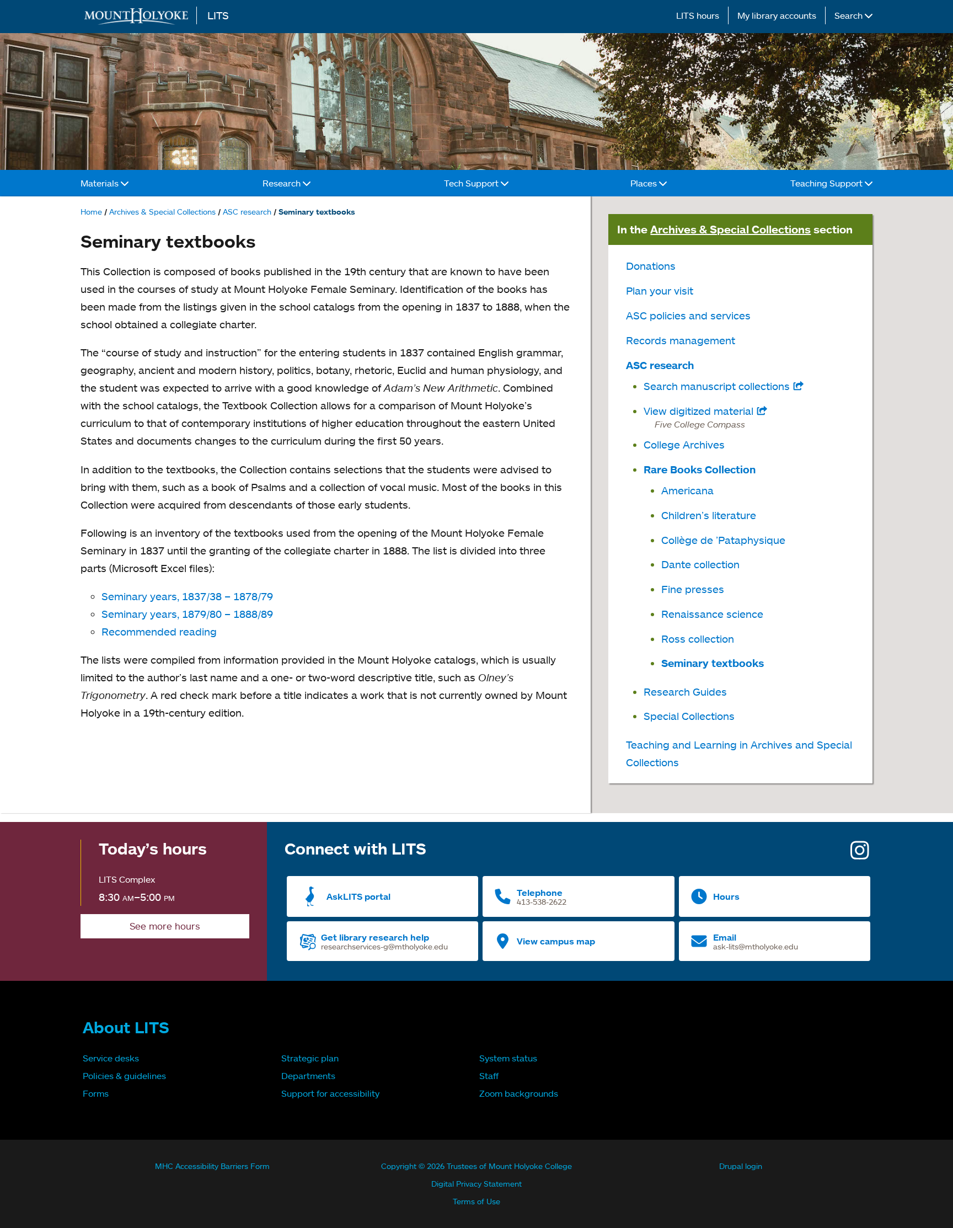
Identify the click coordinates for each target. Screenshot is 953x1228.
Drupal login (740, 1166)
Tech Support (472, 183)
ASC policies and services (688, 315)
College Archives (684, 444)
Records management (680, 340)
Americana (687, 490)
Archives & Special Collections (162, 211)
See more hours (165, 926)
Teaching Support (827, 183)
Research (283, 183)
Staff (489, 1075)
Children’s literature (708, 515)
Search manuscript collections (724, 386)
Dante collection (700, 564)
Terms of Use (476, 1201)
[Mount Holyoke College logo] (138, 16)
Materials (101, 183)
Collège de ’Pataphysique (723, 539)
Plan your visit (659, 290)
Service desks (111, 1058)
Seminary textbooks (712, 663)
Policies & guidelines (124, 1075)
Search (849, 15)
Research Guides (685, 691)
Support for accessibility (330, 1093)
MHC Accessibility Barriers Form (212, 1166)
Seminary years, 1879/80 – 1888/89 (187, 613)
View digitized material (720, 416)
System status (508, 1058)
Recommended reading (159, 631)
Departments (308, 1075)
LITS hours (697, 15)
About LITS (126, 1027)
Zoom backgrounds (518, 1093)
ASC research (247, 211)
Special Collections (689, 715)
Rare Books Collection (700, 469)
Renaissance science (712, 613)
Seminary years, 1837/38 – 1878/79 (187, 596)
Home (91, 211)
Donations (651, 265)
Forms (96, 1093)
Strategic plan (310, 1058)
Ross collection (697, 638)
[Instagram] (859, 854)
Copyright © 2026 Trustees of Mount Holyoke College (476, 1166)
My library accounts (776, 15)
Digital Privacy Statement (476, 1183)
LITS (218, 15)
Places (644, 183)
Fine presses (692, 589)
